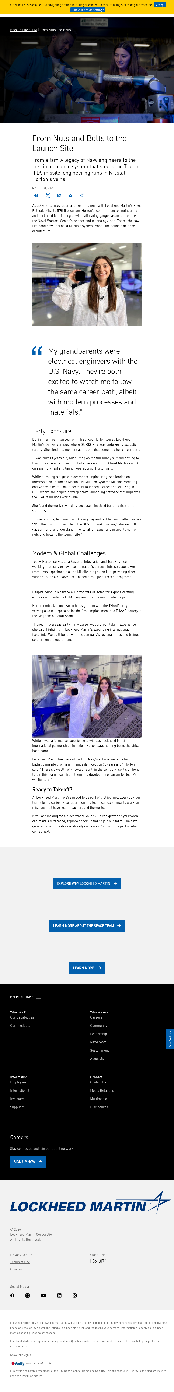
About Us (97, 1058)
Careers (96, 1017)
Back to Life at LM (23, 29)
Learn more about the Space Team (83, 925)
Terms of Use (20, 1261)
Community (98, 1025)
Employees (18, 1082)
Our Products (20, 1025)
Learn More (83, 967)
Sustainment (99, 1050)
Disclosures (99, 1106)
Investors (17, 1098)
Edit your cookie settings (88, 10)
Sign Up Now (24, 1161)
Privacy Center (21, 1254)
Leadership (98, 1033)
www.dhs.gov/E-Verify (38, 1363)
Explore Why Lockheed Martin (83, 883)
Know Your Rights (20, 1355)
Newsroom (98, 1042)
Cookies (16, 1269)
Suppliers (17, 1106)
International (19, 1090)
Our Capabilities (22, 1017)
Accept (160, 5)
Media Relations (102, 1090)
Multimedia (98, 1098)
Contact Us (98, 1082)
